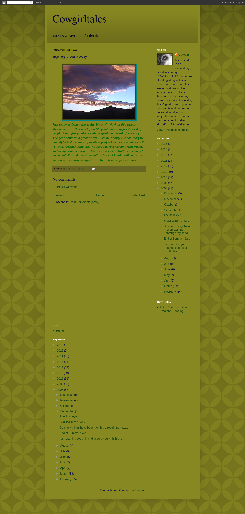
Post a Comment (67, 186)
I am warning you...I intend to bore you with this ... (176, 248)
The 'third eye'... (174, 214)
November (171, 199)
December (171, 193)
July (167, 263)
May (167, 275)
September (171, 210)
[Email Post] (93, 168)
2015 (164, 149)
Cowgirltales (80, 18)
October (169, 204)
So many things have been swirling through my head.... (177, 230)
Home (100, 195)
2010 (164, 177)
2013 (164, 160)
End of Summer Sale (177, 238)
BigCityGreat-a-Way (176, 220)
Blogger (140, 490)
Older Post (138, 195)
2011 (164, 171)
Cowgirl (183, 54)
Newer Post (60, 195)
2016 (164, 143)
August (169, 258)
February (170, 291)
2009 (164, 182)
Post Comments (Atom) (84, 202)
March (168, 286)
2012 (164, 166)
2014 (164, 154)
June (167, 269)
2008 (164, 188)
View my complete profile (173, 129)
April (167, 280)
